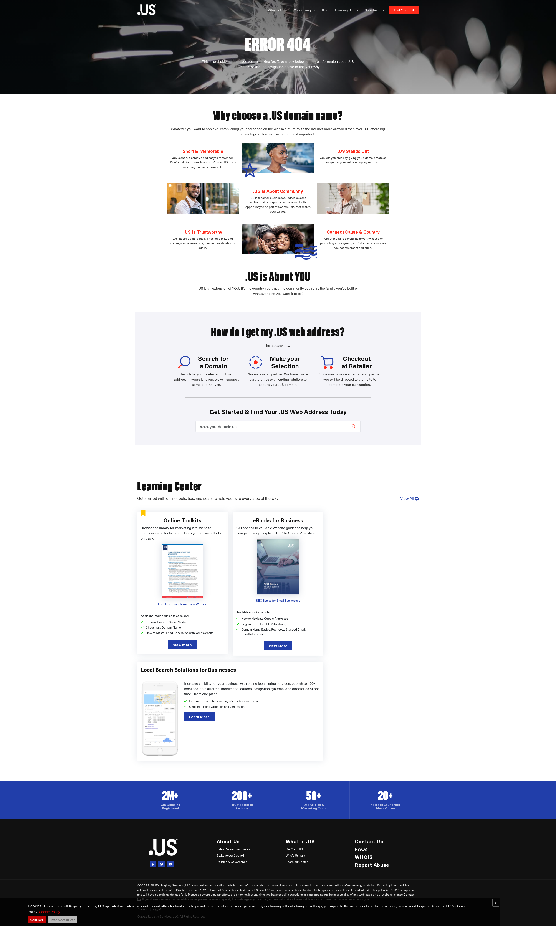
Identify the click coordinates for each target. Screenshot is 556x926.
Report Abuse (372, 864)
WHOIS (364, 856)
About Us (228, 841)
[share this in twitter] (161, 864)
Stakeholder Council (230, 855)
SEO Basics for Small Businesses (278, 600)
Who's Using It (295, 855)
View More (182, 644)
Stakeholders (374, 10)
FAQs (361, 849)
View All (407, 498)
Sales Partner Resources (233, 849)
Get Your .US (404, 10)
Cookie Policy (49, 911)
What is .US (300, 841)
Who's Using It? (304, 10)
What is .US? (277, 10)
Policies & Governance (232, 861)
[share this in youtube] (170, 864)
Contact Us (369, 841)
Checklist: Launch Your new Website (182, 604)
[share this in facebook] (153, 864)
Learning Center (346, 10)
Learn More (199, 716)
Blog (325, 10)
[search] (354, 426)
